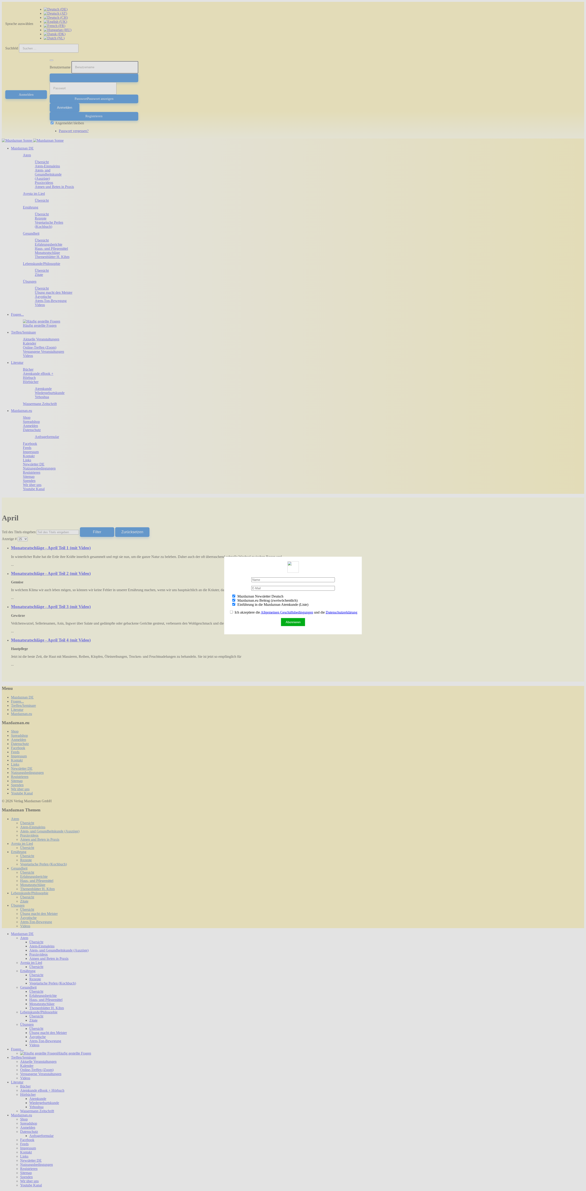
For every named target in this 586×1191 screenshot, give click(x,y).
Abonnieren (293, 622)
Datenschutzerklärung (341, 612)
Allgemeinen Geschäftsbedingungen (287, 612)
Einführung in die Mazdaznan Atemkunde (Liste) (272, 604)
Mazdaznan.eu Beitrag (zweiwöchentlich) (267, 600)
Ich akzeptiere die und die (295, 612)
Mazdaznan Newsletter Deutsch (259, 596)
